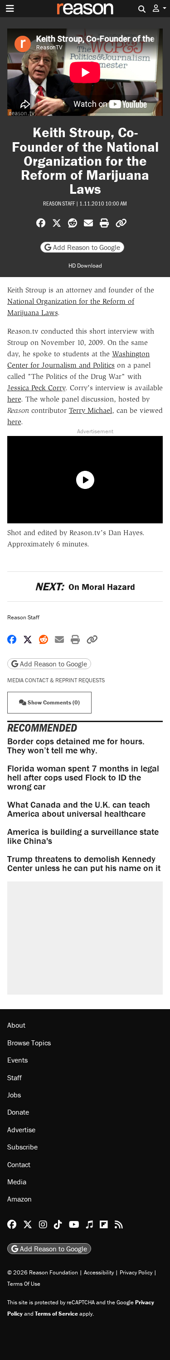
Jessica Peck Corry (36, 387)
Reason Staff (59, 203)
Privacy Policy (136, 1272)
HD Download (85, 265)
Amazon (19, 1198)
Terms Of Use (23, 1284)
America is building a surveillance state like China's (83, 836)
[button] (159, 8)
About (16, 1025)
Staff (14, 1077)
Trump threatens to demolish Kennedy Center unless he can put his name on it (83, 863)
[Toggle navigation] (10, 8)
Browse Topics (29, 1042)
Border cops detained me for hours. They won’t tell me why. (76, 745)
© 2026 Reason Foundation (42, 1272)
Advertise (21, 1129)
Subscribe (22, 1146)
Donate (18, 1111)
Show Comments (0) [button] (53, 702)
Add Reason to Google (85, 247)
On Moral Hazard (85, 586)
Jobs (14, 1094)
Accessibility (99, 1272)
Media (16, 1181)
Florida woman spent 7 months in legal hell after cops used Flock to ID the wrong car (83, 777)
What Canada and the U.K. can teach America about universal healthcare (78, 809)
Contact (18, 1164)
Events (17, 1059)
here (14, 399)
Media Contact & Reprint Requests (56, 680)
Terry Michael (90, 410)
